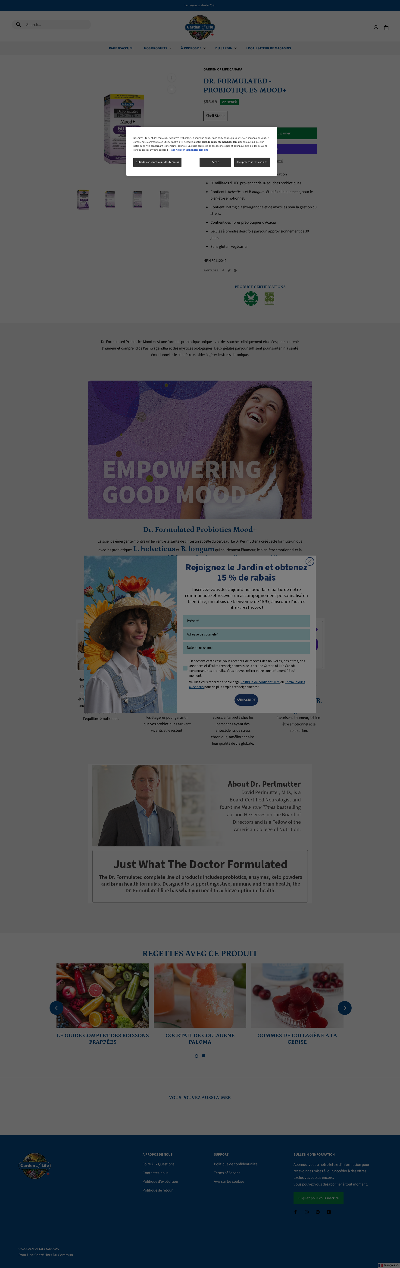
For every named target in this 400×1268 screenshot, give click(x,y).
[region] (201, 151)
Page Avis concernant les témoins (189, 150)
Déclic (215, 162)
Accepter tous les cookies (252, 162)
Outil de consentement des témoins (157, 162)
